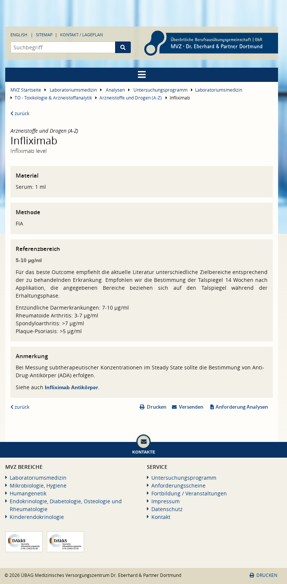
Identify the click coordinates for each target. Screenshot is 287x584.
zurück (21, 113)
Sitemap (44, 34)
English (18, 34)
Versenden (191, 407)
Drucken (156, 407)
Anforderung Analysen (242, 407)
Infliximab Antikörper (71, 387)
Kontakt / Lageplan (81, 34)
